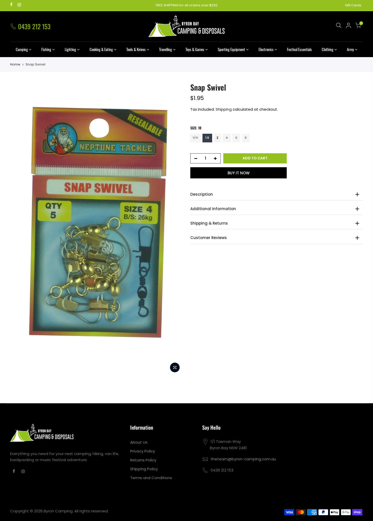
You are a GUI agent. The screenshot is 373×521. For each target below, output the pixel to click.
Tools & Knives (136, 49)
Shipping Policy (144, 469)
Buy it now (239, 172)
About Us (138, 442)
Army (350, 49)
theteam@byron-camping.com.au (243, 459)
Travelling (165, 49)
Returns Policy (143, 460)
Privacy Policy (142, 451)
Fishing (46, 49)
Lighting (70, 49)
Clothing (327, 49)
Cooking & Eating (101, 49)
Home (15, 64)
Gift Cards (353, 5)
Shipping (224, 109)
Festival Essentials (299, 49)
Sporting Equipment (231, 49)
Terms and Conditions (151, 477)
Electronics (266, 49)
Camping (22, 49)
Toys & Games (194, 49)
